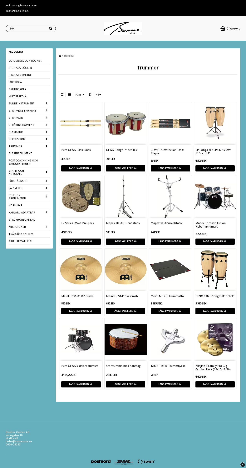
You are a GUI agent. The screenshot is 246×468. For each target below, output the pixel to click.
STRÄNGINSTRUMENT (22, 110)
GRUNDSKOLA (17, 89)
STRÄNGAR (16, 117)
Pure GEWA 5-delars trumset (79, 366)
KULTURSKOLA (18, 96)
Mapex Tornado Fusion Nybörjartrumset (210, 224)
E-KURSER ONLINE (20, 74)
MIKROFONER (17, 226)
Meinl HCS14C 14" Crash (122, 296)
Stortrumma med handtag (123, 366)
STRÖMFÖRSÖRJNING (22, 219)
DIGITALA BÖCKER (20, 67)
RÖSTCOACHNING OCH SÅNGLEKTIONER (23, 162)
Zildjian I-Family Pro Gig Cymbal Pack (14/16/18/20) (213, 367)
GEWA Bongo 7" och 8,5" (122, 150)
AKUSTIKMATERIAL (21, 241)
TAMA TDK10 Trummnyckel (168, 366)
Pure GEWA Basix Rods (76, 150)
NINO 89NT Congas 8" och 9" (214, 296)
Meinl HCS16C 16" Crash (77, 296)
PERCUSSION (17, 139)
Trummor (69, 55)
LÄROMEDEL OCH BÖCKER (25, 60)
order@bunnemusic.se (19, 441)
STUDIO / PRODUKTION (17, 197)
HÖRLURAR (15, 205)
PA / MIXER (15, 188)
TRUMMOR (15, 146)
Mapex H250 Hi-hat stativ (123, 223)
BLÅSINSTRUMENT (20, 153)
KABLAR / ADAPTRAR (22, 212)
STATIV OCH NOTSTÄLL (16, 172)
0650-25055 (13, 444)
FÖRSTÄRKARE (18, 180)
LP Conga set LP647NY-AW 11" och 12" (213, 151)
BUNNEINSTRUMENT (22, 103)
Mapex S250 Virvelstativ (166, 223)
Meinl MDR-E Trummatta (167, 296)
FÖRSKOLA (15, 82)
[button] (230, 28)
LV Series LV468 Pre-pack (77, 223)
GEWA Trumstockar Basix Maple (167, 151)
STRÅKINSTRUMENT (21, 124)
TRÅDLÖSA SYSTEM (21, 233)
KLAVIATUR (16, 132)
